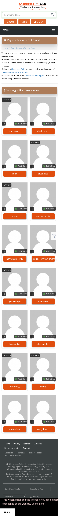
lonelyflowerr (43, 429)
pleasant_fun (43, 344)
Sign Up (10, 21)
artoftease (43, 173)
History (36, 496)
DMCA (39, 21)
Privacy (17, 443)
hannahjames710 (15, 258)
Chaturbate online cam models (14, 72)
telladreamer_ (43, 131)
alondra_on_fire (43, 216)
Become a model (11, 448)
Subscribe (9, 453)
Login (24, 21)
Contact (26, 448)
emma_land (15, 429)
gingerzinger (15, 301)
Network (27, 443)
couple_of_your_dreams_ (44, 258)
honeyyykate (15, 131)
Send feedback (35, 453)
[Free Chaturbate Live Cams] (29, 6)
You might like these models (22, 90)
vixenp (15, 216)
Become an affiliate (13, 455)
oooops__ (15, 386)
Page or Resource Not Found (23, 40)
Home (6, 48)
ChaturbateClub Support (35, 75)
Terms (7, 443)
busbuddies (15, 344)
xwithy (43, 386)
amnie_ (14, 173)
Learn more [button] (38, 504)
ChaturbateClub (18, 69)
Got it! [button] (7, 512)
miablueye (43, 301)
